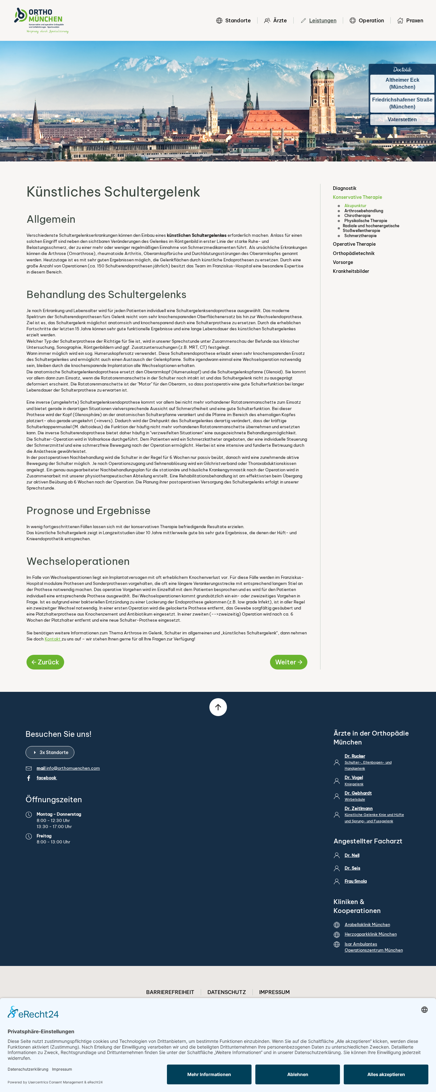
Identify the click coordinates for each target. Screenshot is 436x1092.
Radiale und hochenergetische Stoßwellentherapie (371, 228)
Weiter (285, 662)
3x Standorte (54, 752)
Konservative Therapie (357, 197)
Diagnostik (345, 188)
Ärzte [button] (280, 20)
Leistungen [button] (322, 20)
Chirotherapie (357, 215)
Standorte (238, 20)
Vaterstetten (402, 119)
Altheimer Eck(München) (402, 83)
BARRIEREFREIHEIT (170, 992)
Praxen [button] (414, 20)
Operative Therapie (354, 244)
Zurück (48, 662)
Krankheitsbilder (351, 271)
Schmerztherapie (360, 235)
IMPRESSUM (274, 992)
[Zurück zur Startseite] (41, 20)
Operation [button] (371, 20)
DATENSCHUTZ (226, 992)
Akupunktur (355, 205)
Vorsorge (343, 262)
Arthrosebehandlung (363, 210)
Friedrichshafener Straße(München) (402, 103)
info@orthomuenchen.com (73, 768)
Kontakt (53, 638)
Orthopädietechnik (354, 253)
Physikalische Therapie (365, 220)
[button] (218, 707)
